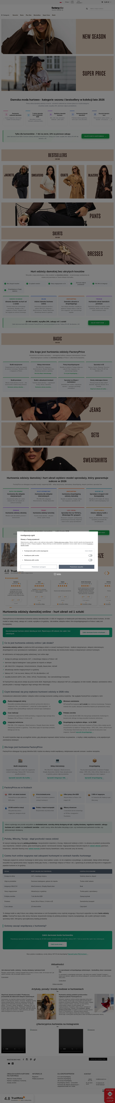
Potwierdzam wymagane (39, 566)
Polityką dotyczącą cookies (61, 542)
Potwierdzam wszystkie (76, 566)
